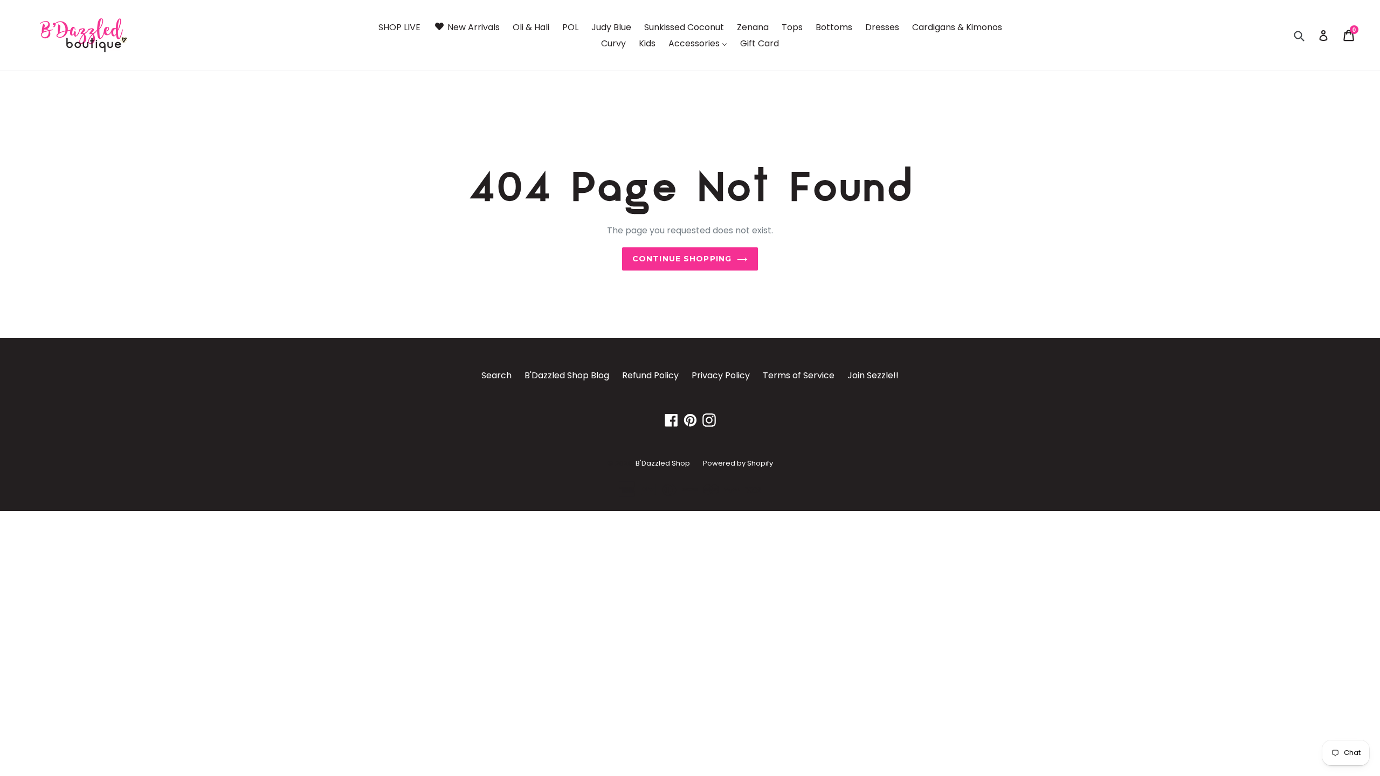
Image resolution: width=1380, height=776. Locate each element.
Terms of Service (798, 375)
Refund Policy (650, 375)
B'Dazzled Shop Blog (567, 375)
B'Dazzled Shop (663, 463)
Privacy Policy (721, 375)
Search (496, 375)
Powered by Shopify (738, 463)
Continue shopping (682, 259)
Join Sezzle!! (873, 375)
